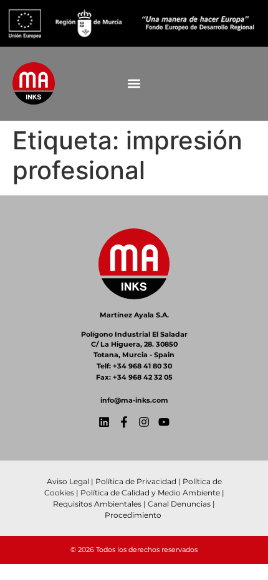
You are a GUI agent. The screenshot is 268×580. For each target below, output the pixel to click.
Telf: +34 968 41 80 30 (134, 366)
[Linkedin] (104, 422)
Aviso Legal (68, 481)
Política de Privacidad (135, 481)
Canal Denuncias (179, 503)
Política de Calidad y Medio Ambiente (150, 492)
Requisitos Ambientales (97, 503)
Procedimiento (134, 515)
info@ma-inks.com (134, 400)
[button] (134, 83)
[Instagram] (144, 422)
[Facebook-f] (124, 422)
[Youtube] (164, 422)
